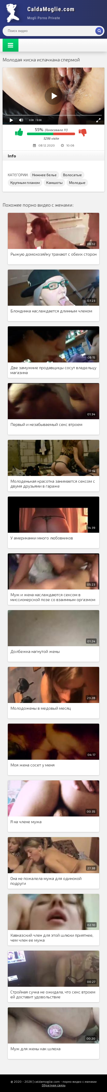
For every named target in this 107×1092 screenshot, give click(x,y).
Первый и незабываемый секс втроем (46, 424)
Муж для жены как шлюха (35, 1048)
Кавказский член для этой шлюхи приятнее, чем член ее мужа (51, 937)
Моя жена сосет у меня (32, 764)
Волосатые (72, 175)
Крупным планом (25, 182)
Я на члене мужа (26, 821)
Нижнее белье (44, 175)
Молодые (77, 182)
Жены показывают (42, 13)
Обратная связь (53, 1085)
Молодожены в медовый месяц (40, 708)
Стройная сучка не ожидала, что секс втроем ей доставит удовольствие (52, 994)
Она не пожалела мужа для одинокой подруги (46, 881)
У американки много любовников (41, 537)
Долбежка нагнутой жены (35, 651)
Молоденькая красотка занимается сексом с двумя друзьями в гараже (52, 483)
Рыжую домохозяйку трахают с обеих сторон (53, 254)
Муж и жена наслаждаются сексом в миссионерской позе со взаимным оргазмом (52, 597)
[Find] (99, 31)
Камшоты (54, 182)
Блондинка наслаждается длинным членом (51, 310)
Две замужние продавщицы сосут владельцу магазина (53, 370)
